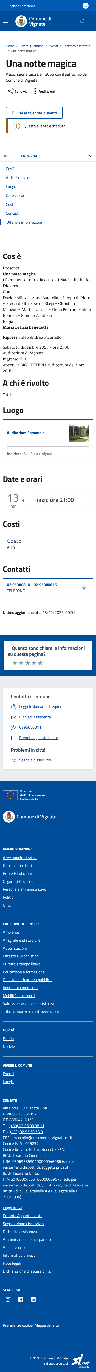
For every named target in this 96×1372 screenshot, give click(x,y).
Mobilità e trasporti (19, 996)
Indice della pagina (20, 155)
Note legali (12, 1263)
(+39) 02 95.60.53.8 (26, 1132)
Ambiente (11, 932)
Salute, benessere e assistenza (28, 1003)
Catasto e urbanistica (20, 956)
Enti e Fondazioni (17, 873)
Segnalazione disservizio (23, 1224)
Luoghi (8, 1082)
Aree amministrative (20, 857)
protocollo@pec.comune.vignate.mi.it (42, 1137)
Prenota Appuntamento (22, 1216)
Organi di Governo (18, 881)
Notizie (9, 1046)
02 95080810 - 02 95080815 (32, 585)
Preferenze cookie (18, 1325)
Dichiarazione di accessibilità (27, 1271)
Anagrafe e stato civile (21, 940)
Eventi (8, 1074)
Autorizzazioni (15, 948)
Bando (8, 1039)
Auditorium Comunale (25, 433)
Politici (8, 897)
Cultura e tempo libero (21, 964)
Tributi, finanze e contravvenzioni (31, 1011)
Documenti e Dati (17, 865)
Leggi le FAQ (13, 1208)
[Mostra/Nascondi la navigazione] (6, 21)
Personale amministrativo (24, 889)
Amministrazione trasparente (27, 1239)
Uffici (7, 905)
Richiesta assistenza (20, 1231)
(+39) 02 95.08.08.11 (26, 1126)
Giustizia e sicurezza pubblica (27, 980)
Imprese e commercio (20, 988)
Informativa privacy (19, 1255)
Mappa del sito (47, 1325)
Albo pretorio (14, 1247)
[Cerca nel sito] (83, 21)
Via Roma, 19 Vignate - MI (25, 1108)
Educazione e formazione (24, 972)
